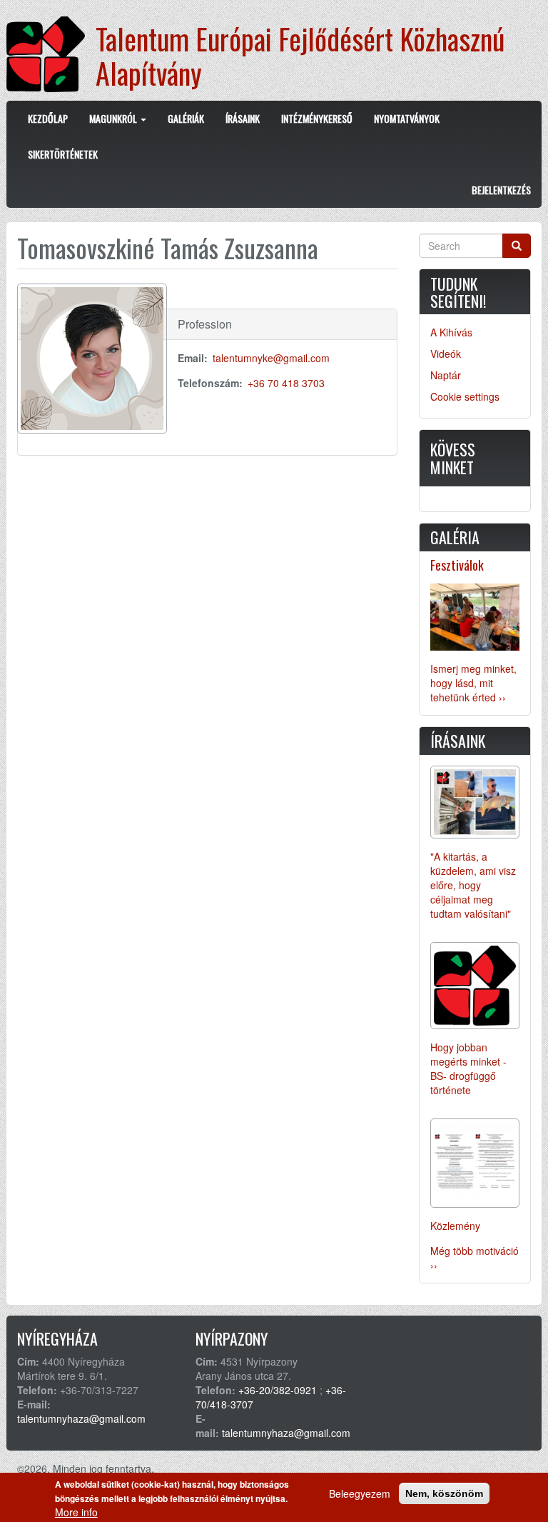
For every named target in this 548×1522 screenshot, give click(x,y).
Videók (445, 353)
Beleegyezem (359, 1493)
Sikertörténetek (63, 153)
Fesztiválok (457, 565)
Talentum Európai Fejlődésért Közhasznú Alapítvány (300, 55)
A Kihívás (451, 332)
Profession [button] (205, 324)
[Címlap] (51, 54)
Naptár (445, 375)
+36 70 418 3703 (286, 383)
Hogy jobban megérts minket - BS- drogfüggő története (468, 1068)
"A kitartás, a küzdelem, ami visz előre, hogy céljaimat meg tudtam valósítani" (473, 885)
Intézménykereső (316, 118)
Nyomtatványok (407, 118)
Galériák (186, 118)
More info (76, 1512)
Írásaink (242, 118)
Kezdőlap (48, 118)
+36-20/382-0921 (277, 1390)
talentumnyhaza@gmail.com (81, 1418)
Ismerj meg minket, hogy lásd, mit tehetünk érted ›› (473, 682)
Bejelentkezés (501, 189)
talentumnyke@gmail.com (271, 358)
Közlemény (455, 1225)
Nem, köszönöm (444, 1493)
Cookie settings (464, 396)
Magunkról (114, 118)
